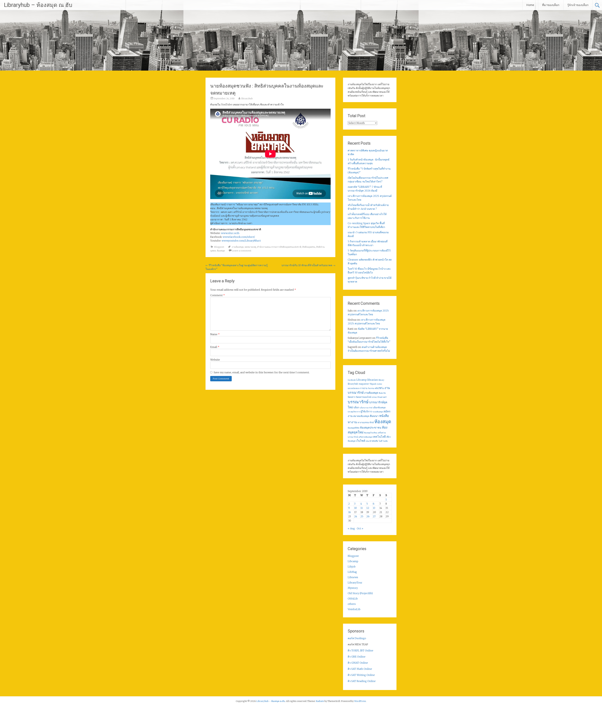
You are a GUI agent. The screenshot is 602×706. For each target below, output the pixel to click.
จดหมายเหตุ (250, 246)
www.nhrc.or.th (230, 233)
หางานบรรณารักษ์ (366, 422)
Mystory (353, 587)
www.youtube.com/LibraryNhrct (241, 240)
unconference (353, 388)
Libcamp (361, 379)
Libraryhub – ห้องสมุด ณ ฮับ (38, 5)
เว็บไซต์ (360, 440)
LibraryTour (355, 582)
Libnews (353, 577)
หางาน (352, 422)
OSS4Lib (353, 598)
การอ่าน (363, 388)
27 (374, 516)
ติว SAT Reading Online (362, 681)
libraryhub (247, 98)
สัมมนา (374, 416)
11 (361, 507)
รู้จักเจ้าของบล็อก (578, 5)
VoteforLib (354, 609)
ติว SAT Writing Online (361, 675)
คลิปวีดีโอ (379, 388)
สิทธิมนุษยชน (308, 246)
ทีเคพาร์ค (382, 393)
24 (355, 516)
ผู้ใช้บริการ (366, 411)
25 (361, 516)
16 (349, 512)
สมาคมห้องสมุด (361, 416)
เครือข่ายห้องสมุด (365, 437)
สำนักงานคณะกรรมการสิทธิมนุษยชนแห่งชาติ (279, 246)
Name (215, 334)
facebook (352, 380)
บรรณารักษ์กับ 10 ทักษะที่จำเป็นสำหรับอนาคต (308, 265)
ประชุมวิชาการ (354, 411)
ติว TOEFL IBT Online (360, 650)
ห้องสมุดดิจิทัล (353, 428)
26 (368, 516)
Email (214, 347)
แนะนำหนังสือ (372, 441)
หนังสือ (384, 416)
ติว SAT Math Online (360, 668)
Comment (217, 295)
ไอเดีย (385, 441)
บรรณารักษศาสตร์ (379, 397)
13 (374, 507)
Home (530, 5)
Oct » (360, 528)
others (352, 603)
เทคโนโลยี (379, 436)
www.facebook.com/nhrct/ (239, 236)
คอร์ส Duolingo (357, 638)
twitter (379, 384)
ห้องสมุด (221, 250)
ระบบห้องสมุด (377, 412)
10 (355, 507)
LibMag (352, 571)
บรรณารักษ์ (358, 401)
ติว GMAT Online (358, 662)
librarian (372, 379)
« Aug (351, 528)
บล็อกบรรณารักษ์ (366, 408)
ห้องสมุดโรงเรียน (370, 433)
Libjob (352, 566)
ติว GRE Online (356, 656)
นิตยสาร (351, 397)
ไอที (380, 441)
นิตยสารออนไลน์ (363, 397)
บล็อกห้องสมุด (379, 407)
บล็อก (356, 407)
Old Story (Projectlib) (360, 593)
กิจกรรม (371, 388)
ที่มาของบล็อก (550, 5)
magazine (364, 384)
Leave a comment (241, 250)
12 (367, 507)
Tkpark (373, 384)
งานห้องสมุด (238, 246)
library (381, 380)
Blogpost (219, 246)
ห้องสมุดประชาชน (370, 427)
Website (215, 359)
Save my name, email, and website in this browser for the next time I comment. (261, 372)
